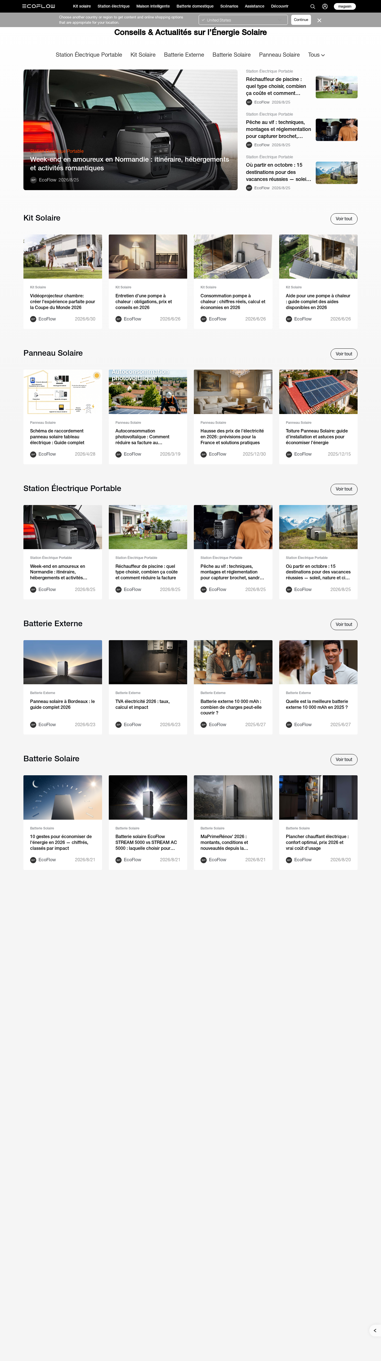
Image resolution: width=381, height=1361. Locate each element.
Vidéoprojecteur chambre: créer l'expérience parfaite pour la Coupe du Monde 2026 (62, 301)
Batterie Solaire (232, 54)
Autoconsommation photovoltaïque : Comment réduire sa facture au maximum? (142, 437)
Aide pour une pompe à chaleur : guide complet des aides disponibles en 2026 (318, 301)
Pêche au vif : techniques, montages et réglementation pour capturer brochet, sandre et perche (278, 129)
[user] (325, 6)
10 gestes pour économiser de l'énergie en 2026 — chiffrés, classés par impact (61, 842)
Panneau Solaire (279, 54)
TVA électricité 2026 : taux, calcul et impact (142, 704)
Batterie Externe (184, 54)
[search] (313, 6)
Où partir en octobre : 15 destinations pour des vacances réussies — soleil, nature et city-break (277, 172)
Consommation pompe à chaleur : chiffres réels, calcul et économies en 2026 (233, 301)
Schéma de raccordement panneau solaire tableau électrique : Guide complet (57, 436)
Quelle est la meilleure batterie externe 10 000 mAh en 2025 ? (317, 704)
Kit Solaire (143, 54)
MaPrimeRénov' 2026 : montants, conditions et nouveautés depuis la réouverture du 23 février (226, 842)
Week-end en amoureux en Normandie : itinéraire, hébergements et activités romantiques (129, 164)
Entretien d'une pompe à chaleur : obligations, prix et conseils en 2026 (143, 301)
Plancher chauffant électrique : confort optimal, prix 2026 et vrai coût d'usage (317, 842)
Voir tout (344, 218)
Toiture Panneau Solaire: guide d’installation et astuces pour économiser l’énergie (317, 436)
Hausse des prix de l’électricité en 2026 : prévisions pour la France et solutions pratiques (232, 436)
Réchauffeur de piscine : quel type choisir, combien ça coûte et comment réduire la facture (276, 86)
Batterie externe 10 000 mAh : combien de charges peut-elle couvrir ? (231, 707)
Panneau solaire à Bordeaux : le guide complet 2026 (62, 704)
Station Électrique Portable (89, 54)
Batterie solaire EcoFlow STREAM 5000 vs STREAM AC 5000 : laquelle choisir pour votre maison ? (146, 842)
